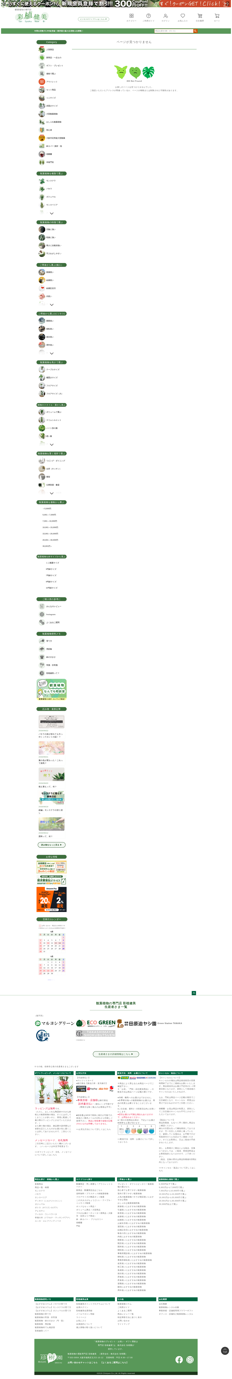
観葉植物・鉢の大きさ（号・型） (50, 1321)
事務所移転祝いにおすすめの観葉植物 (135, 1260)
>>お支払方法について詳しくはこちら (93, 1129)
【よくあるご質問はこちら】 (114, 1362)
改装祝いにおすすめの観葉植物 (132, 1263)
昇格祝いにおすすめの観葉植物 (132, 1277)
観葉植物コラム (125, 1304)
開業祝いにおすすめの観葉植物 (132, 1240)
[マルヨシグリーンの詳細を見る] (55, 1023)
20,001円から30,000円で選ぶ (172, 1201)
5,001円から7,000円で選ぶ (171, 1187)
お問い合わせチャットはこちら (83, 1362)
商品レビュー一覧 (126, 1314)
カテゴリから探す (84, 1179)
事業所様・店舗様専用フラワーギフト (176, 1311)
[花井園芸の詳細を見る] (43, 1035)
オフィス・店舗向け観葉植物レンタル (176, 1314)
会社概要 (163, 1299)
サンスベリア (41, 1197)
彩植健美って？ (42, 1331)
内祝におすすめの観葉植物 (130, 1236)
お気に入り (81, 1321)
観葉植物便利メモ (43, 1299)
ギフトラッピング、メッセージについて (53, 1073)
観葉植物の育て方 (43, 1314)
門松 (78, 1226)
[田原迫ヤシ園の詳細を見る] (136, 1023)
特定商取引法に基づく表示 (130, 1317)
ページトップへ (194, 993)
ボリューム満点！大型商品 (88, 1210)
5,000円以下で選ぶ (168, 1184)
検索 (195, 31)
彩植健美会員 (82, 1299)
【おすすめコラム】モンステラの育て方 (53, 1307)
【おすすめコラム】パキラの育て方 (51, 1304)
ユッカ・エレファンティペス (48, 1221)
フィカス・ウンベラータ (46, 1214)
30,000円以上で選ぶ (168, 1204)
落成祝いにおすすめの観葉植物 (132, 1270)
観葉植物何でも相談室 (45, 1327)
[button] (4, 4)
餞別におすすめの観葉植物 (130, 1287)
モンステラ (40, 1191)
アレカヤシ (40, 1211)
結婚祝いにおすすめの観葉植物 (132, 1220)
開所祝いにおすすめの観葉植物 (132, 1247)
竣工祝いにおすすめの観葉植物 (132, 1267)
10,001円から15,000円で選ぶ (172, 1194)
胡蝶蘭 (79, 1223)
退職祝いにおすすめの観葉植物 (132, 1283)
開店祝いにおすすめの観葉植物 (132, 1243)
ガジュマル (40, 1204)
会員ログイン (82, 1307)
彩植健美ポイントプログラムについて (93, 1304)
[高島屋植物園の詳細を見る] (95, 1033)
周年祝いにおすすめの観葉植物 (132, 1290)
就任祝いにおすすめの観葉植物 (132, 1273)
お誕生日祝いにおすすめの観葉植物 (134, 1223)
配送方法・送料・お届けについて (133, 1073)
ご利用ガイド (124, 1307)
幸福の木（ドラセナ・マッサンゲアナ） (53, 1217)
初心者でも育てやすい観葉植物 (132, 1190)
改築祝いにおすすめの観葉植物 (132, 1216)
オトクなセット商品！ (86, 1206)
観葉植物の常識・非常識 (46, 1317)
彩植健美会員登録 (84, 1311)
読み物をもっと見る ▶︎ (51, 845)
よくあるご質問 (125, 1311)
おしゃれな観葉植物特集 (129, 1203)
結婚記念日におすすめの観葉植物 (133, 1230)
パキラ (38, 1194)
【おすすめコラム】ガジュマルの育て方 (53, 1311)
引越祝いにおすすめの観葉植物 (132, 1210)
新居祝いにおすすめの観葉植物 (132, 1213)
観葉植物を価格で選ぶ (169, 1179)
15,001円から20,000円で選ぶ (172, 1197)
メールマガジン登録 (85, 1314)
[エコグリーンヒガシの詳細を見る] (95, 1023)
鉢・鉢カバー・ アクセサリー (89, 1219)
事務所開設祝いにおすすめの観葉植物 (135, 1253)
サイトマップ (124, 1324)
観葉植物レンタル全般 (169, 1307)
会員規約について (84, 1324)
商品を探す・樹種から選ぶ (47, 1179)
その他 (121, 1299)
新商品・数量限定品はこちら (89, 1190)
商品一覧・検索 (42, 1187)
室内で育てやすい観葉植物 (130, 1193)
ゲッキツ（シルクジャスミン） (49, 1201)
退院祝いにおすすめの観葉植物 (132, 1226)
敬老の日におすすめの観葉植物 (132, 1233)
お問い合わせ (124, 1321)
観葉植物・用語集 (43, 1324)
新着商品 (39, 1184)
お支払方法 (81, 1073)
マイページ (81, 1317)
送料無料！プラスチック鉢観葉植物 (92, 1193)
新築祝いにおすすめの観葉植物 (132, 1206)
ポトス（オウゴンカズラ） (47, 1207)
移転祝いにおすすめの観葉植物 (132, 1257)
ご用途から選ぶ (125, 1179)
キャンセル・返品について (171, 1073)
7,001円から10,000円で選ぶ (172, 1191)
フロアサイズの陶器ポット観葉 (90, 1197)
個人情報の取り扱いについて (89, 1327)
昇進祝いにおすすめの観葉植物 (132, 1280)
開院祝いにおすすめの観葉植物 (132, 1250)
